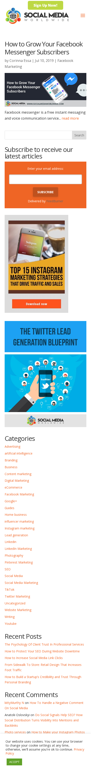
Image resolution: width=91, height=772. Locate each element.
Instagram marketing (19, 528)
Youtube (11, 623)
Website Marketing (18, 610)
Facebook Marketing (19, 494)
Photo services (15, 732)
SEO (8, 569)
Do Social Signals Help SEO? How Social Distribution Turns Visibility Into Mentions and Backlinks (44, 720)
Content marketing (18, 474)
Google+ (11, 501)
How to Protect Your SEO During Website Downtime (42, 651)
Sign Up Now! (45, 5)
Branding (11, 460)
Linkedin (10, 542)
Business (11, 467)
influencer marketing (19, 521)
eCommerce (13, 487)
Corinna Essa (20, 60)
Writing (10, 617)
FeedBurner (54, 201)
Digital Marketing (17, 480)
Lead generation (16, 535)
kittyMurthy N (14, 703)
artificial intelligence (18, 453)
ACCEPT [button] (14, 762)
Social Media (14, 576)
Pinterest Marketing (19, 562)
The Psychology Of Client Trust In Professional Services (44, 644)
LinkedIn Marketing (18, 549)
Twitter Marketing (17, 596)
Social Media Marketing (21, 583)
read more (70, 118)
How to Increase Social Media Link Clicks (34, 658)
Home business (16, 514)
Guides (9, 508)
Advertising (12, 446)
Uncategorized (15, 603)
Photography (14, 555)
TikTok (9, 589)
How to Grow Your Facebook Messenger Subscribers (43, 47)
